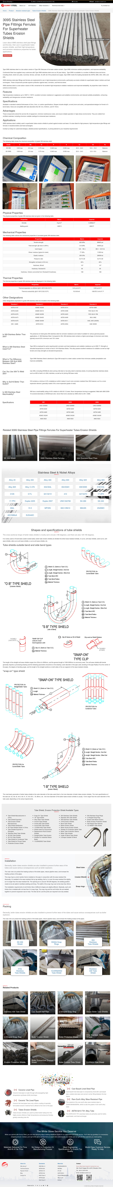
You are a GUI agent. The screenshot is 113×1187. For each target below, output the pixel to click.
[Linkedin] (41, 1185)
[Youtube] (43, 1185)
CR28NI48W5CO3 (62, 1166)
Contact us (105, 5)
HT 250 (59, 1171)
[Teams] (47, 1185)
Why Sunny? (23, 1166)
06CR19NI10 (61, 1173)
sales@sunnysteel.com (85, 1172)
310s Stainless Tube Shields (20, 970)
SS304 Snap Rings (56, 943)
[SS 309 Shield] (20, 933)
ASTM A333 (42, 1168)
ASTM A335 (42, 1177)
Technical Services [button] (58, 5)
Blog (21, 1173)
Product (11, 11)
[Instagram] (39, 1185)
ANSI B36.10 (42, 1166)
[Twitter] (37, 1185)
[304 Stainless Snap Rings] (56, 933)
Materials (60, 1163)
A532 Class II (42, 1175)
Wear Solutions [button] (44, 5)
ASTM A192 (42, 1173)
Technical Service (24, 1168)
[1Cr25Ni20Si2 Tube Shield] (56, 962)
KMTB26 (60, 1168)
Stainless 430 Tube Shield (93, 970)
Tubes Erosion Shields (39, 11)
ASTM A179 (42, 1171)
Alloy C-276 (60, 1177)
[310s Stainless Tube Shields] (20, 962)
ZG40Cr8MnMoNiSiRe (63, 1175)
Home (5, 11)
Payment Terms (24, 1171)
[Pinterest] (45, 1185)
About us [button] (22, 5)
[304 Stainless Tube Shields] (93, 933)
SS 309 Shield (20, 943)
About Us (23, 1163)
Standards (42, 1163)
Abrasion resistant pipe (23, 11)
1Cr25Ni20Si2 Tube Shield (56, 971)
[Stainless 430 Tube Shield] (93, 962)
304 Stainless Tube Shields (93, 942)
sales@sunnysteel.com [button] (100, 1)
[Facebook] (35, 1185)
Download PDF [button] (7, 55)
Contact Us (23, 1175)
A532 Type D (42, 1180)
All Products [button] (32, 5)
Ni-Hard (59, 1180)
